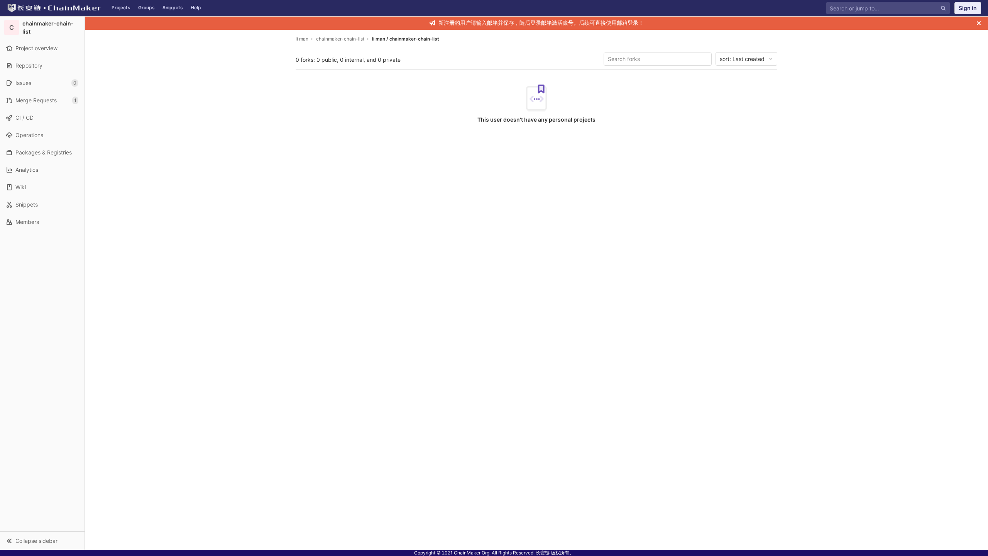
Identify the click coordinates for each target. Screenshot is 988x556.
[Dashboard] (54, 8)
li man (302, 39)
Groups (146, 7)
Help (196, 7)
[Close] (979, 23)
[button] (42, 540)
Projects (121, 7)
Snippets (172, 7)
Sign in (968, 8)
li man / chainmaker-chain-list (405, 39)
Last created (742, 59)
